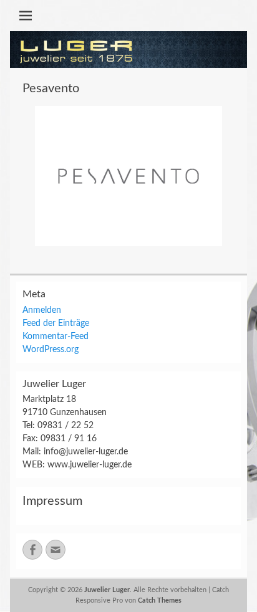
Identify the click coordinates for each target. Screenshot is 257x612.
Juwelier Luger (107, 589)
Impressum (52, 501)
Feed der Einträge (55, 323)
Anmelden (41, 310)
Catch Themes (160, 600)
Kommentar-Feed (55, 336)
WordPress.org (50, 349)
